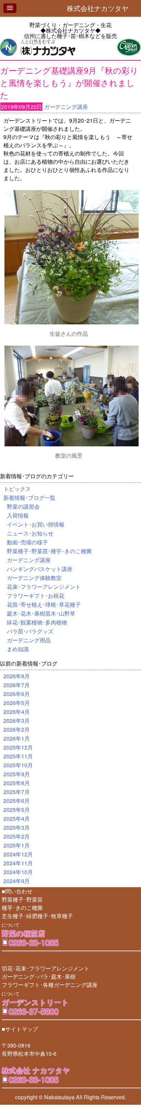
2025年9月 (16, 774)
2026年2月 (16, 729)
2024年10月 (18, 872)
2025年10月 (18, 765)
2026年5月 (16, 703)
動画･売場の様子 (27, 542)
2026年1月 (16, 738)
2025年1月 (16, 845)
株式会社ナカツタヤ (101, 8)
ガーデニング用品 (29, 640)
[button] (9, 8)
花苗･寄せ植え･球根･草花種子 (44, 604)
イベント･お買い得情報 (35, 524)
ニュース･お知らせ (30, 533)
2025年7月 (16, 792)
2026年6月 (16, 694)
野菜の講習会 (23, 506)
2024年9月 (16, 881)
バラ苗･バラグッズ (30, 631)
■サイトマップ (20, 1029)
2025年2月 (16, 836)
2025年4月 (16, 818)
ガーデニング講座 (66, 107)
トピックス (17, 489)
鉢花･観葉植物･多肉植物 (37, 622)
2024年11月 (18, 863)
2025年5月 (16, 810)
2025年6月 (16, 801)
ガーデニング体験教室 (34, 578)
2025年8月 (16, 783)
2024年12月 (18, 854)
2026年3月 (16, 720)
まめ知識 (18, 649)
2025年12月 (18, 747)
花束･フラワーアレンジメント (44, 587)
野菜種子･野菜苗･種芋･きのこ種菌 (49, 551)
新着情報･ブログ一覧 (29, 497)
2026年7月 (16, 685)
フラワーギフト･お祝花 (35, 595)
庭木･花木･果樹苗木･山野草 (41, 613)
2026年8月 (16, 676)
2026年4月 (16, 712)
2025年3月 (16, 827)
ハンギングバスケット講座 (40, 569)
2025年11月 (18, 756)
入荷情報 (18, 515)
